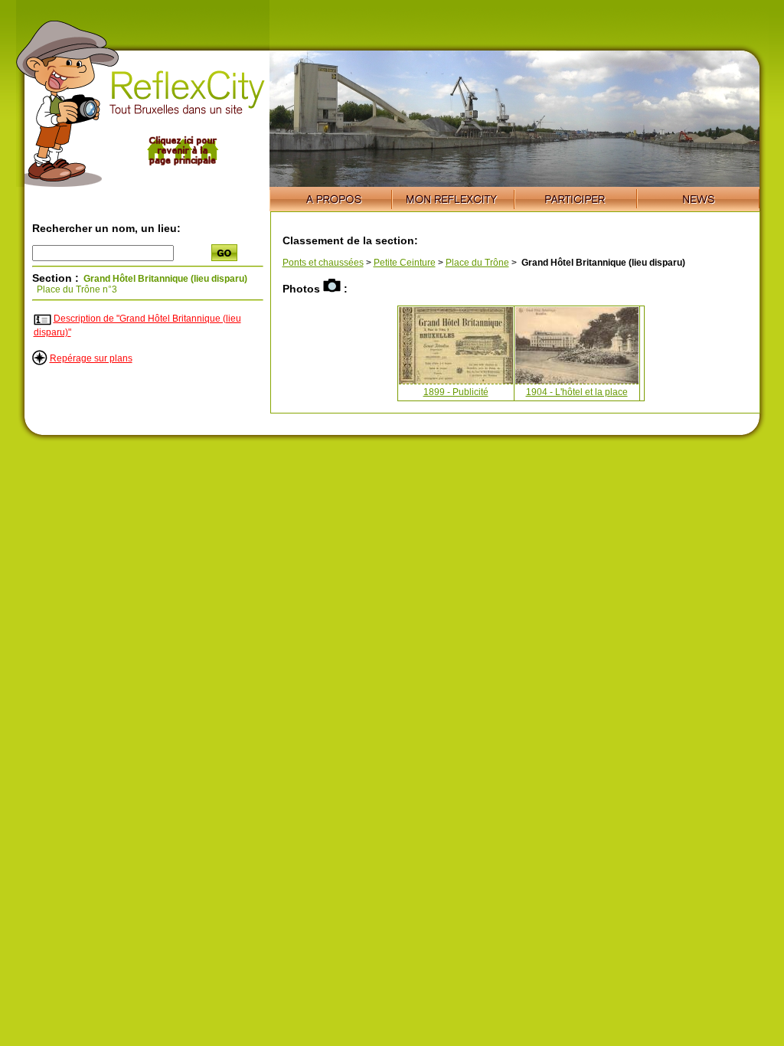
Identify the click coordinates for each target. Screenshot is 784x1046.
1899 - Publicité (455, 392)
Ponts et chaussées (323, 262)
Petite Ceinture (405, 262)
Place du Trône (477, 262)
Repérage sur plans (91, 358)
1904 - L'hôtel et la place (577, 392)
